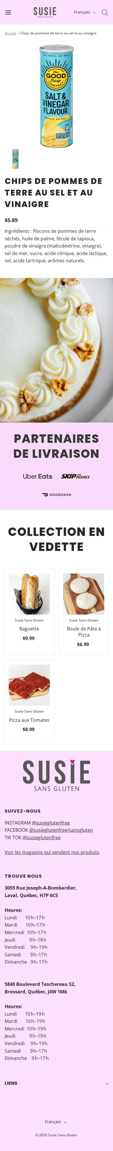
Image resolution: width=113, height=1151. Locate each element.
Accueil (10, 33)
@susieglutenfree (51, 823)
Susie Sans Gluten (29, 620)
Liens (11, 1083)
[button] (15, 159)
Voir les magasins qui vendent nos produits (52, 852)
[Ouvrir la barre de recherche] (105, 12)
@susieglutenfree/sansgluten (61, 830)
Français (82, 12)
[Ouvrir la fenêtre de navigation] (8, 12)
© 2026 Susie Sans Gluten (56, 1134)
